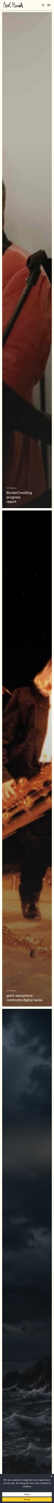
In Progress (11, 488)
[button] (48, 5)
